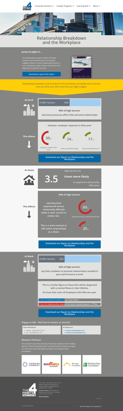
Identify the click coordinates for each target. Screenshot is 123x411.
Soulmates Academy (44, 390)
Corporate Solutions (43, 6)
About (95, 6)
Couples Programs (64, 6)
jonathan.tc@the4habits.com (76, 333)
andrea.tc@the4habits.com (75, 330)
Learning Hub (82, 6)
